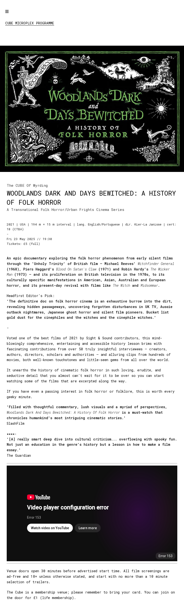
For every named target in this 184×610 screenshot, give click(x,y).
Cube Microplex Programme (29, 23)
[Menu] (11, 15)
